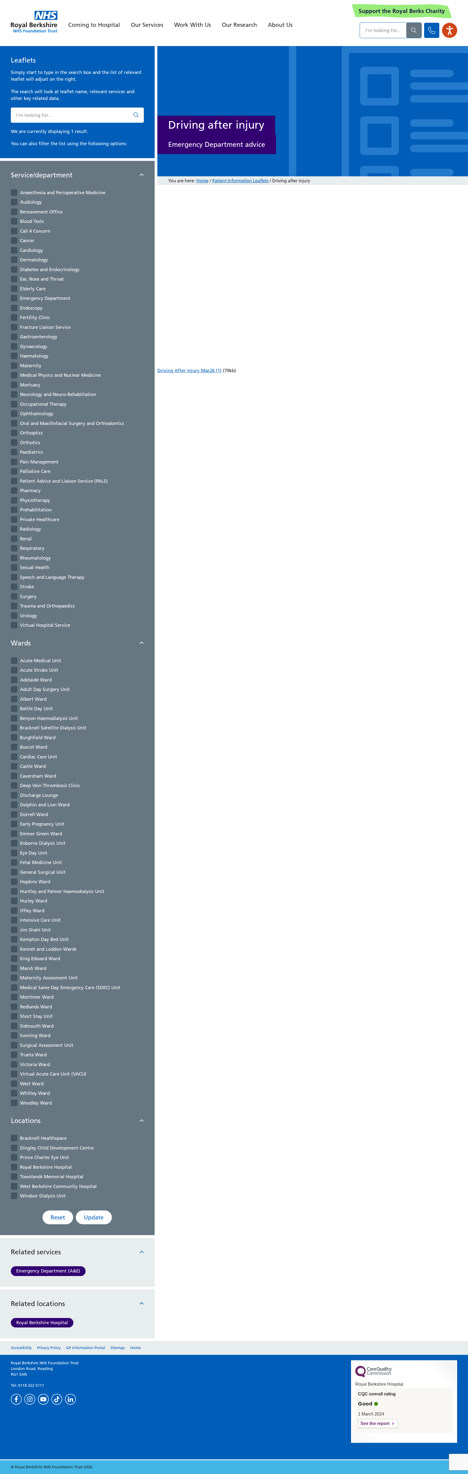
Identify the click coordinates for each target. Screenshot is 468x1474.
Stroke (27, 586)
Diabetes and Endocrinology (50, 269)
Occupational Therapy (43, 404)
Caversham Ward (38, 776)
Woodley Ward (36, 1103)
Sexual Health (34, 567)
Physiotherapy (35, 500)
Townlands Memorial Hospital (51, 1176)
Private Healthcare (39, 519)
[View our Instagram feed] (29, 1399)
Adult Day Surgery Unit (45, 689)
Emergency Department (45, 298)
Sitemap (117, 1347)
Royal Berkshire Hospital (46, 1167)
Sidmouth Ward (37, 1026)
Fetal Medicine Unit (41, 862)
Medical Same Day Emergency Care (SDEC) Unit (70, 987)
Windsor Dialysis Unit (43, 1196)
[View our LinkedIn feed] (70, 1399)
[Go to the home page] (34, 22)
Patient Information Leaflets (240, 180)
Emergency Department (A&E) (48, 1271)
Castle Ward (33, 766)
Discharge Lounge (39, 795)
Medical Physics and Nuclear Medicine (60, 375)
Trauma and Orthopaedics (47, 606)
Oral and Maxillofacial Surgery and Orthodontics (72, 423)
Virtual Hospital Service (45, 625)
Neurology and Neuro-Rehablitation (58, 394)
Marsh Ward (33, 968)
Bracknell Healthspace (43, 1138)
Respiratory (32, 548)
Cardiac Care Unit (38, 756)
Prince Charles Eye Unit (44, 1157)
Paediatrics (31, 452)
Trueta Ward (33, 1054)
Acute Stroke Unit (39, 670)
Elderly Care (33, 288)
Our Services (147, 24)
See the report (374, 1423)
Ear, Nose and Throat (42, 279)
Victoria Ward (35, 1064)
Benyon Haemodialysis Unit (49, 718)
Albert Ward (33, 699)
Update (94, 1217)
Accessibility (21, 1347)
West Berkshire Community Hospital (58, 1186)
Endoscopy (31, 308)
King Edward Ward (40, 958)
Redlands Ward (36, 1006)
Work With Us (192, 24)
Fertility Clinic (35, 317)
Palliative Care (35, 471)
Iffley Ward (32, 910)
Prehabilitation (36, 509)
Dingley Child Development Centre (57, 1148)
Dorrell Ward (34, 814)
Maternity (30, 365)
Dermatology (34, 259)
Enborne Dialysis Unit (43, 843)
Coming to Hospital (94, 24)
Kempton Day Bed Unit (44, 939)
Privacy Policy (49, 1347)
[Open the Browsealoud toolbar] (449, 30)
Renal (26, 538)
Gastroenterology (38, 336)
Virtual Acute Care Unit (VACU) (53, 1074)
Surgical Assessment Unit (46, 1045)
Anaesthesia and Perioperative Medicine (62, 192)
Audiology (31, 202)
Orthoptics (31, 433)
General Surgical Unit (43, 872)
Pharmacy (30, 490)
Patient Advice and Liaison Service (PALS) (64, 481)
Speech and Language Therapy (52, 577)
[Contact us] (431, 30)
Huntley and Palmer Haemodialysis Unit (62, 891)
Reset (58, 1217)
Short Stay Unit (36, 1016)
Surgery (28, 596)
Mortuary (30, 385)
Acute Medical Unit (40, 660)
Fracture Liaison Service (45, 327)
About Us (280, 24)
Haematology (34, 356)
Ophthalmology (36, 413)
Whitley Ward (35, 1093)
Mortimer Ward (37, 997)
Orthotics (30, 442)
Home (202, 180)
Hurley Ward (33, 901)
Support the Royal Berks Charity (402, 11)
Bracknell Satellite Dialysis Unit (53, 727)
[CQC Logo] (373, 1376)
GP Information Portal (85, 1347)
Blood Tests (32, 221)
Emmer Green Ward (41, 833)
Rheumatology (35, 558)
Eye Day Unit (33, 853)
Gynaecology (33, 346)
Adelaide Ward (36, 680)
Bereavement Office (41, 212)
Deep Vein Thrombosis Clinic (50, 785)
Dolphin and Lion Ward (45, 804)
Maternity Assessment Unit (49, 977)
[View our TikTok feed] (56, 1399)
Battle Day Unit (36, 708)
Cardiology (31, 250)
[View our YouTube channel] (43, 1399)
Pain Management (39, 462)
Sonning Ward (35, 1035)
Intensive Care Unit (40, 920)
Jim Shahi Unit (35, 930)
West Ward (32, 1083)
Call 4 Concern (35, 231)
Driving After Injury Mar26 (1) (189, 370)
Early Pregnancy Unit (42, 824)
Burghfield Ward (38, 737)
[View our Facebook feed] (16, 1399)
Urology (28, 615)
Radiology (30, 529)
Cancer (27, 240)
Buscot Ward (33, 747)
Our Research (239, 24)
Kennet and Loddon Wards (48, 949)
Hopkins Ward (35, 881)
